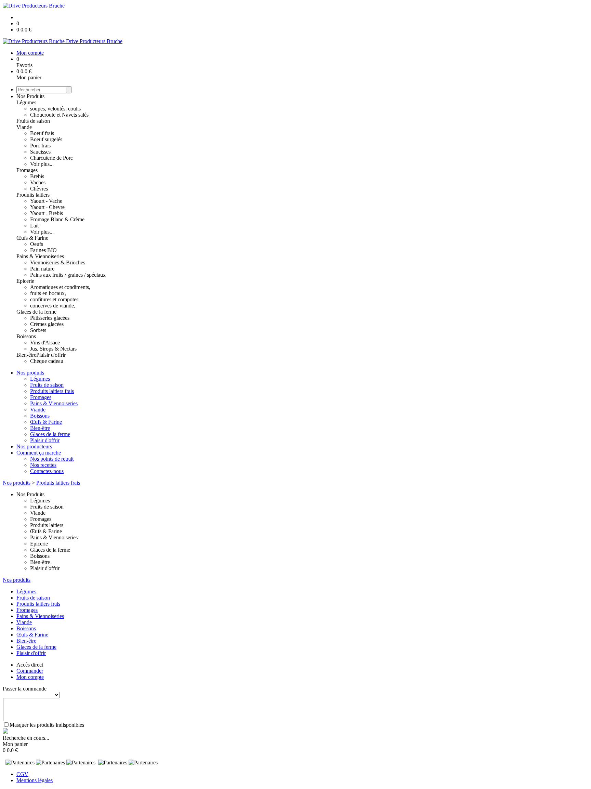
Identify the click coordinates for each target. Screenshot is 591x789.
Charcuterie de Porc (51, 158)
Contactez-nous (47, 471)
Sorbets (38, 330)
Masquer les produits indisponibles (47, 725)
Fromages (27, 170)
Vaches (37, 182)
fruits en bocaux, (48, 293)
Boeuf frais (42, 133)
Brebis (37, 176)
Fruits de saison (33, 121)
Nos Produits (30, 96)
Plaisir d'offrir (51, 355)
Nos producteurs (34, 446)
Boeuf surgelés (46, 139)
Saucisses (40, 152)
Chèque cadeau (46, 361)
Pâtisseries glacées (49, 318)
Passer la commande (25, 689)
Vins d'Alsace (45, 342)
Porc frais (40, 145)
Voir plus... (42, 164)
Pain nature (42, 269)
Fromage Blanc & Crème (57, 219)
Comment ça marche (38, 453)
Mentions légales (34, 780)
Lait (34, 225)
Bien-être (26, 355)
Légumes (26, 102)
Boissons (26, 336)
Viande (24, 127)
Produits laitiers (33, 195)
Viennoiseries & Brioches (57, 262)
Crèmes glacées (47, 324)
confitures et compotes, (55, 299)
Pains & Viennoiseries (40, 256)
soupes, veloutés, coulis (55, 108)
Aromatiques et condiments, (60, 287)
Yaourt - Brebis (46, 213)
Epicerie (25, 281)
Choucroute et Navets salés (59, 115)
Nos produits (30, 373)
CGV (22, 774)
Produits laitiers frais (52, 391)
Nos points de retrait (52, 459)
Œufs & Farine (32, 238)
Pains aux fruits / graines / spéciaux (68, 275)
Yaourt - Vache (46, 201)
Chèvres (39, 189)
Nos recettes (43, 465)
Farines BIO (43, 250)
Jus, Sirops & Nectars (53, 349)
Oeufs (36, 244)
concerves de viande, (52, 305)
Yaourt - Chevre (47, 207)
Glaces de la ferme (36, 312)
